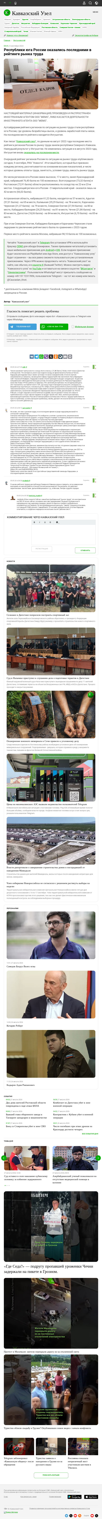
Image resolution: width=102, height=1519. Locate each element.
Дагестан (15, 23)
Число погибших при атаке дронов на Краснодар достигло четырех (72, 1128)
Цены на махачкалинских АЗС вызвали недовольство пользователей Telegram (47, 804)
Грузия (7, 23)
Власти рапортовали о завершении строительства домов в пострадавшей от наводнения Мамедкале (46, 869)
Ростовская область (50, 27)
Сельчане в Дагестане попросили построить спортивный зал (38, 614)
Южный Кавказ (50, 31)
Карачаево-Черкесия (69, 23)
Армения (46, 19)
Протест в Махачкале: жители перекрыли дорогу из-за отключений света (41, 1351)
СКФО (84, 27)
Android (50, 250)
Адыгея (25, 19)
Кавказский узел (25, 141)
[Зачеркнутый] (50, 522)
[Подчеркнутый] (45, 522)
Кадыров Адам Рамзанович (21, 1084)
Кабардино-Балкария (40, 23)
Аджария (16, 19)
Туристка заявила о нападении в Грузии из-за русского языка (49, 1461)
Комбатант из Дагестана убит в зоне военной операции (71, 1104)
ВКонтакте (87, 268)
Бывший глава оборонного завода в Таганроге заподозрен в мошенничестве (26, 1116)
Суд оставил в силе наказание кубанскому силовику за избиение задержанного (26, 1177)
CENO (20, 246)
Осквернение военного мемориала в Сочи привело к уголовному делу (43, 741)
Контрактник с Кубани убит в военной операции (73, 1116)
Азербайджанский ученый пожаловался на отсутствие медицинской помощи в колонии (74, 1179)
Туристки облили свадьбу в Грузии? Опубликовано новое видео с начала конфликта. (47, 1428)
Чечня (25, 31)
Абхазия (7, 19)
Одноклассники (16, 272)
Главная (7, 40)
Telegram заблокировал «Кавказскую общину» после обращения (19, 1461)
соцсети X (37, 264)
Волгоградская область (81, 19)
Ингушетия (25, 23)
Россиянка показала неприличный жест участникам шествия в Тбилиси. (79, 1463)
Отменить (85, 550)
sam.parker (26, 408)
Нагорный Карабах (11, 27)
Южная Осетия (36, 31)
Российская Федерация (30, 27)
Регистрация (42, 549)
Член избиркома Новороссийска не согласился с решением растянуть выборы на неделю (48, 884)
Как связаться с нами (28, 1497)
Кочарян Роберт (15, 1025)
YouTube (37, 268)
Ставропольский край (12, 31)
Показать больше (51, 1475)
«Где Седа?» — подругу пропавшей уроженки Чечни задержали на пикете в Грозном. (48, 1268)
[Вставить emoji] (57, 522)
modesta (25, 481)
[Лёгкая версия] (15, 3)
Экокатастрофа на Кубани (86, 35)
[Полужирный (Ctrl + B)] (34, 522)
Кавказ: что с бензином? (17, 35)
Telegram (45, 242)
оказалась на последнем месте (41, 152)
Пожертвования (55, 1497)
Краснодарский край (87, 23)
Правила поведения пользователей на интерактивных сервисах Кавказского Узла (59, 1508)
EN (10, 3)
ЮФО (60, 31)
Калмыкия (54, 23)
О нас (6, 1497)
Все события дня (90, 1134)
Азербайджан (35, 19)
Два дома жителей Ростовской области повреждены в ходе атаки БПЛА (26, 1104)
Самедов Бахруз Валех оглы (21, 966)
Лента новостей (19, 40)
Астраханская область (61, 19)
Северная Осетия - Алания (70, 27)
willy (24, 367)
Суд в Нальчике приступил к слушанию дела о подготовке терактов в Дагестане (48, 678)
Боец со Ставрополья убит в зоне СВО (26, 1126)
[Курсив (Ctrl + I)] (39, 522)
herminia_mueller (35, 496)
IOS (58, 250)
